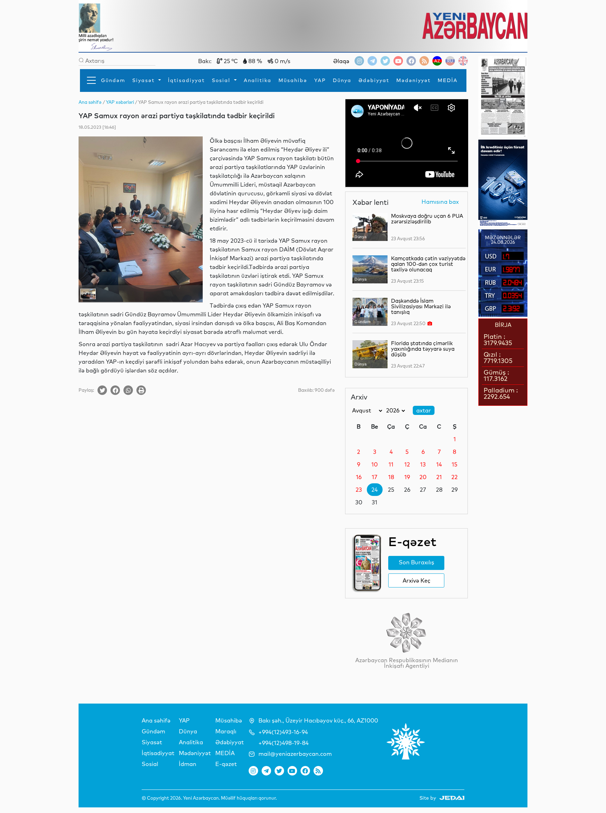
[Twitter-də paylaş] (102, 390)
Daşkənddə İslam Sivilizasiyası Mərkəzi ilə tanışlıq (421, 306)
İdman (187, 764)
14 (439, 464)
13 (423, 464)
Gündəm (113, 80)
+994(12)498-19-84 (283, 743)
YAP (320, 80)
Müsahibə (292, 80)
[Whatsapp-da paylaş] (128, 390)
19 (407, 477)
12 (407, 464)
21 (439, 477)
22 (454, 477)
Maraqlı (225, 731)
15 (454, 464)
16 (359, 477)
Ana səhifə (156, 720)
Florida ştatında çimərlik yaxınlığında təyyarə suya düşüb (422, 349)
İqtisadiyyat (186, 80)
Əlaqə (341, 61)
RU (450, 60)
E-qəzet (226, 764)
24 (374, 489)
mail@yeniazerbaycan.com (295, 754)
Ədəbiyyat (373, 80)
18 (391, 477)
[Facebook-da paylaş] (115, 390)
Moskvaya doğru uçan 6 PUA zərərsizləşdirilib (427, 219)
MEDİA (448, 80)
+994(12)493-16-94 (283, 732)
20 (422, 477)
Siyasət (144, 80)
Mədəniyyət (413, 80)
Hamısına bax (440, 202)
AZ (437, 60)
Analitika (257, 80)
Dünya (342, 80)
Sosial (222, 80)
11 (391, 464)
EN (463, 60)
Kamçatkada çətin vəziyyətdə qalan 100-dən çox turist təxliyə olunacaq (428, 264)
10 (374, 464)
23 (359, 489)
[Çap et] (141, 390)
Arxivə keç (416, 580)
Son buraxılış (416, 562)
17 (374, 477)
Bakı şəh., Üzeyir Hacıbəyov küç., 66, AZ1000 (318, 720)
